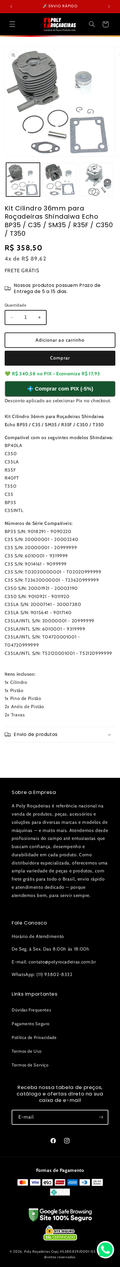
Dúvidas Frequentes (31, 1010)
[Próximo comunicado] (109, 6)
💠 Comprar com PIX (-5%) (60, 389)
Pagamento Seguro (31, 1023)
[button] (12, 24)
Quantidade (15, 305)
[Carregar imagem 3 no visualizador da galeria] (97, 180)
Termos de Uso (26, 1051)
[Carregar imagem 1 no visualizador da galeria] (23, 180)
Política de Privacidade (34, 1037)
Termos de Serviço (30, 1065)
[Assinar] (101, 1117)
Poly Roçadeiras (37, 1251)
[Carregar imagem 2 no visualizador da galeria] (60, 180)
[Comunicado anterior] (11, 6)
